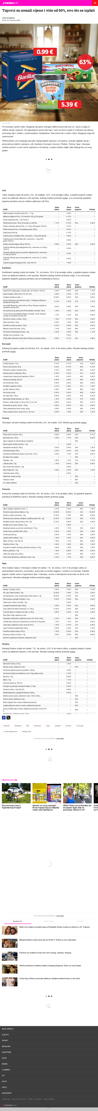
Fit (3, 1076)
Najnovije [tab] (17, 921)
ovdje (65, 198)
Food (4, 1058)
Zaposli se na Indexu (19, 1099)
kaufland (17, 726)
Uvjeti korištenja (49, 1099)
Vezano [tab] (80, 921)
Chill (4, 1087)
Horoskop (7, 1093)
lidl (27, 726)
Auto (4, 1081)
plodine (58, 726)
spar (48, 726)
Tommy (68, 726)
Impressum (38, 1099)
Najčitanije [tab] (49, 921)
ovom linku (60, 738)
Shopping (6, 1052)
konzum (6, 726)
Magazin (6, 1046)
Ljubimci (6, 1070)
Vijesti (5, 1035)
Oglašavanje (6, 1099)
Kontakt (30, 1099)
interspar (37, 726)
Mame (5, 1064)
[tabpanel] (49, 957)
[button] (95, 3)
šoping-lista (26, 731)
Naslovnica (7, 1029)
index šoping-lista (10, 731)
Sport (5, 1041)
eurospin (79, 726)
